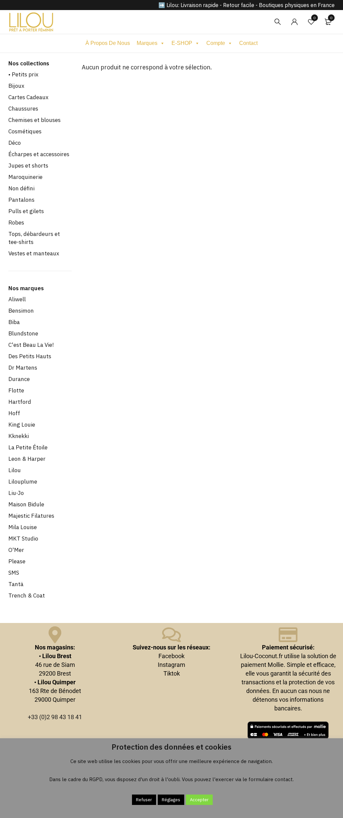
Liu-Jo (16, 493)
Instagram (171, 664)
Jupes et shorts (28, 165)
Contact (248, 43)
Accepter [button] (199, 800)
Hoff (14, 413)
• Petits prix (23, 74)
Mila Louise (22, 527)
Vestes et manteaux (33, 253)
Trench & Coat (26, 595)
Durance (19, 379)
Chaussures (23, 108)
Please (16, 561)
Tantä (15, 584)
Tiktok (171, 673)
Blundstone (23, 333)
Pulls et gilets (26, 211)
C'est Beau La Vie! (31, 345)
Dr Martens (22, 367)
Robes (16, 222)
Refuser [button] (144, 800)
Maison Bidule (26, 504)
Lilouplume (22, 481)
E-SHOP (182, 43)
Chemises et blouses (34, 120)
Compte (215, 43)
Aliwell (17, 299)
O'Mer (16, 550)
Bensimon (21, 310)
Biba (14, 322)
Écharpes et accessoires (38, 154)
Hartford (19, 401)
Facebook (171, 655)
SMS (13, 572)
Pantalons (21, 199)
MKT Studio (23, 538)
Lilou (14, 470)
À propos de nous (107, 43)
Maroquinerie (25, 177)
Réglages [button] (171, 800)
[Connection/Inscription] (294, 22)
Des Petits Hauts (29, 356)
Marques (147, 43)
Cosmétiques (25, 131)
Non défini (21, 188)
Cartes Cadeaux (28, 97)
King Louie (21, 424)
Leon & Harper (27, 458)
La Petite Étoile (28, 447)
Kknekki (18, 436)
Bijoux (16, 85)
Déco (14, 142)
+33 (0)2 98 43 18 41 (55, 716)
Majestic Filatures (31, 515)
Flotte (16, 390)
